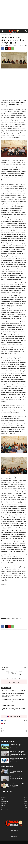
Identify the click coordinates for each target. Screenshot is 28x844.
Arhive (3, 728)
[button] (2, 31)
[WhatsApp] (12, 48)
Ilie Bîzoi (6, 45)
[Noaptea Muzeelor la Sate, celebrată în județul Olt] (5, 746)
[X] (6, 48)
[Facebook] (2, 48)
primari (13, 618)
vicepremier (18, 618)
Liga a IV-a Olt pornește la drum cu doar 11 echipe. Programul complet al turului (13, 709)
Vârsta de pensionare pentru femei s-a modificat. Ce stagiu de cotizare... (18, 771)
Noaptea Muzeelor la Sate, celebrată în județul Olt (13, 690)
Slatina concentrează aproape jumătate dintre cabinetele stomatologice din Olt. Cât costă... (18, 753)
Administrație (8, 34)
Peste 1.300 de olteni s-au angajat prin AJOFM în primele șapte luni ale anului (13, 704)
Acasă (2, 34)
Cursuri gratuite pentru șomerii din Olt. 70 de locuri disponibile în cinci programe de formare (13, 700)
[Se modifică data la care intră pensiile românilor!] (5, 785)
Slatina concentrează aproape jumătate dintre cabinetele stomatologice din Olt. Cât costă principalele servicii (13, 695)
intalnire (8, 618)
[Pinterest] (9, 48)
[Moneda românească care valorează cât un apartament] (5, 778)
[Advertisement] (14, 14)
